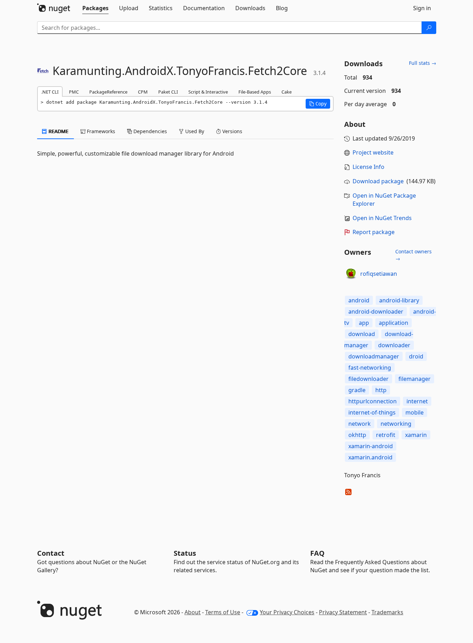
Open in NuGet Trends (382, 218)
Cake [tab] (286, 92)
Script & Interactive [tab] (208, 92)
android (358, 300)
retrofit (385, 435)
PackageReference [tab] (108, 92)
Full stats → (422, 63)
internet (417, 401)
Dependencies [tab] (149, 131)
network (359, 423)
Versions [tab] (231, 131)
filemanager (414, 379)
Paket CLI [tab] (168, 92)
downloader (394, 345)
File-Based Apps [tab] (254, 92)
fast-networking (369, 367)
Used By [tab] (194, 131)
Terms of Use (222, 612)
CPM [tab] (143, 92)
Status (185, 553)
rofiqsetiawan (378, 274)
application (393, 323)
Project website (373, 152)
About (193, 612)
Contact (50, 553)
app (364, 323)
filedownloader (368, 379)
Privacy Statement (343, 612)
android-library (399, 300)
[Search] (429, 27)
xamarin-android (370, 446)
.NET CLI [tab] (49, 92)
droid (416, 356)
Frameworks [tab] (100, 131)
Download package (378, 181)
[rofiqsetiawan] (351, 274)
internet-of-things (372, 412)
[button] (318, 104)
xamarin (416, 435)
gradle (357, 390)
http (381, 390)
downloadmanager (373, 356)
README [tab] (58, 131)
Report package (374, 232)
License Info (368, 167)
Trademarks (387, 612)
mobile (414, 412)
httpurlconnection (372, 401)
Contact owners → (413, 255)
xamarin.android (370, 457)
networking (396, 423)
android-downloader (375, 311)
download (361, 334)
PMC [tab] (74, 92)
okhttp (357, 435)
